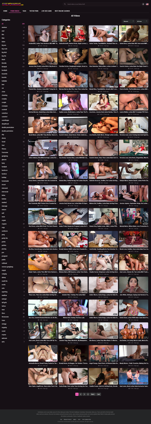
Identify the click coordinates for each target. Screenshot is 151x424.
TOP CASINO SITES (86, 419)
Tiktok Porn (33, 11)
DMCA (74, 419)
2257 (79, 419)
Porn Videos (14, 11)
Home (5, 11)
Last (99, 394)
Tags (24, 11)
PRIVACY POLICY (68, 419)
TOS (61, 419)
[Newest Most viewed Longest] (128, 21)
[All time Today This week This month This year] (142, 21)
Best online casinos (62, 11)
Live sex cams (47, 11)
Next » (92, 394)
